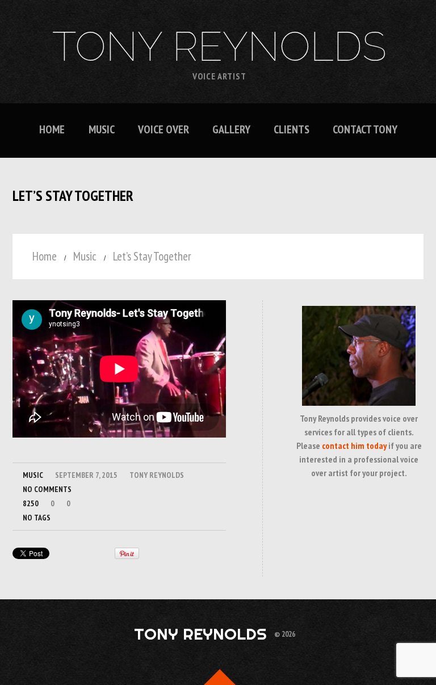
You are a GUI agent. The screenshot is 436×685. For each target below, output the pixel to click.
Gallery (231, 130)
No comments (47, 489)
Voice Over (163, 130)
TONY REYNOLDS (219, 46)
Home (52, 130)
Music (102, 130)
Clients (291, 130)
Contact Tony (365, 130)
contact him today (354, 445)
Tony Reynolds (156, 475)
